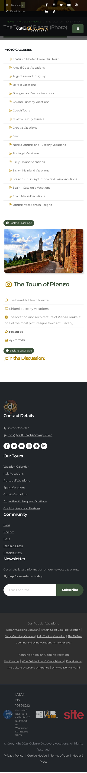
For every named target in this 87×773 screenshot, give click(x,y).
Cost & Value (74, 661)
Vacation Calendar (16, 466)
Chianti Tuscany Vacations (30, 102)
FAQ (6, 539)
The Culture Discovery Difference (28, 667)
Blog (6, 525)
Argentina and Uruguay (29, 76)
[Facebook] (46, 5)
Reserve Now (12, 552)
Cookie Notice (37, 755)
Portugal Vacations (25, 153)
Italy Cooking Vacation (51, 636)
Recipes (8, 532)
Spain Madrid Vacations (28, 196)
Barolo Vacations (24, 84)
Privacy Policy (13, 755)
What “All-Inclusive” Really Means (43, 661)
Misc (15, 136)
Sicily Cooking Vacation (20, 636)
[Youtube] (69, 5)
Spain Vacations (14, 487)
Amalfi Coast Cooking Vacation (60, 629)
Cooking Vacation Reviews (21, 508)
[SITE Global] (74, 714)
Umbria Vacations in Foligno (32, 204)
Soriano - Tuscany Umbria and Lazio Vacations (44, 179)
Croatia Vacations (24, 127)
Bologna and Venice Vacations (33, 93)
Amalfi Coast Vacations (28, 67)
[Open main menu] (78, 28)
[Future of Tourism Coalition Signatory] (47, 714)
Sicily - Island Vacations (28, 162)
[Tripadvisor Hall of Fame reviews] (14, 5)
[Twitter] (61, 5)
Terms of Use (60, 755)
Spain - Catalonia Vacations (31, 187)
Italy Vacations (13, 473)
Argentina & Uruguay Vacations (25, 501)
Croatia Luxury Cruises (28, 119)
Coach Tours (21, 110)
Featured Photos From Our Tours (35, 59)
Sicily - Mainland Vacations (30, 170)
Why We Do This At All (66, 667)
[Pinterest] (76, 5)
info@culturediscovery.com (30, 435)
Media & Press (13, 546)
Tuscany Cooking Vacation (22, 629)
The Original (11, 661)
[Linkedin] (46, 11)
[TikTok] (54, 11)
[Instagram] (54, 5)
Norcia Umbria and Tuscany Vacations (39, 144)
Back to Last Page (20, 223)
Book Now (17, 11)
